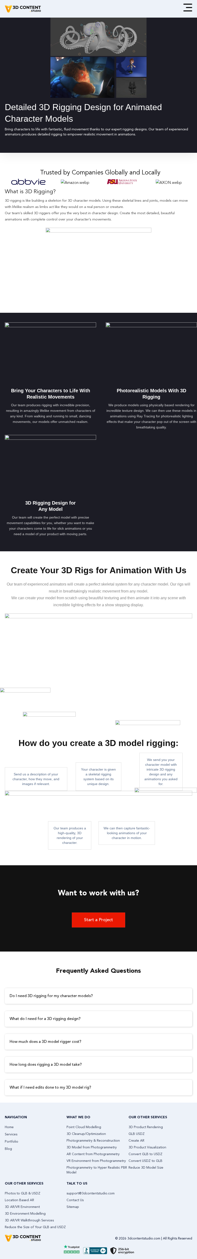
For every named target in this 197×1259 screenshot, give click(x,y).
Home (9, 1127)
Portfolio (11, 1141)
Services (11, 1134)
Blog (8, 1149)
